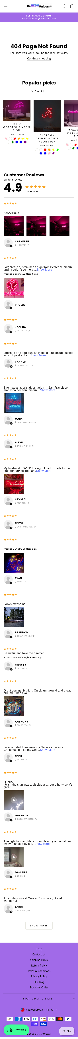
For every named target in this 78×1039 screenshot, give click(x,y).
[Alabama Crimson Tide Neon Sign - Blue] (41, 153)
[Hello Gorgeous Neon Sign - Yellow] (27, 138)
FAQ (39, 948)
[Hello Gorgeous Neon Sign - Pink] (6, 138)
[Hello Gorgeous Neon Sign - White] (10, 138)
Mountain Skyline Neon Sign (27, 657)
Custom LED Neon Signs (25, 273)
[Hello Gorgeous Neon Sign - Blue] (16, 142)
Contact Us (39, 954)
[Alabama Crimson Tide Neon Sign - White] (36, 149)
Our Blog (39, 982)
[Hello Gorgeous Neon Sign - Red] (14, 138)
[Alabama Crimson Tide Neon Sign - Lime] (57, 149)
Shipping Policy (39, 960)
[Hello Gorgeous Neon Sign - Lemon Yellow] (23, 138)
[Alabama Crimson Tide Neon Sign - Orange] (49, 149)
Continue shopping (39, 58)
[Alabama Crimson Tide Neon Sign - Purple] (53, 153)
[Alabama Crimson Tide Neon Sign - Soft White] (41, 149)
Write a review (13, 179)
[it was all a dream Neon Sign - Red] (75, 144)
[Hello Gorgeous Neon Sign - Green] (12, 142)
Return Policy (39, 965)
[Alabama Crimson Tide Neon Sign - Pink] (49, 153)
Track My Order (39, 987)
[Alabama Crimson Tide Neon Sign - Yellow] (53, 149)
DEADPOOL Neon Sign (25, 548)
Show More (44, 269)
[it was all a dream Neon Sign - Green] (73, 148)
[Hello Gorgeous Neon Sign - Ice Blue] (21, 142)
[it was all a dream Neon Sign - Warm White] (69, 148)
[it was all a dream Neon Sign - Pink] (67, 144)
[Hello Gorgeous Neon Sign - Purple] (25, 142)
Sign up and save (38, 998)
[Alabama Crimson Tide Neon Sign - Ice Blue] (45, 153)
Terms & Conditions (39, 971)
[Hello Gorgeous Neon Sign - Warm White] (8, 142)
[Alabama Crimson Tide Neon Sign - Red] (45, 149)
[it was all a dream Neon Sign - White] (71, 144)
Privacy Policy (39, 976)
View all (39, 91)
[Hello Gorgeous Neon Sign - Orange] (18, 138)
